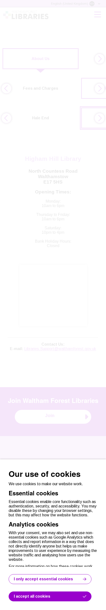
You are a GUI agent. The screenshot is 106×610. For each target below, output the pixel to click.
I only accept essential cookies (43, 579)
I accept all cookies (32, 596)
